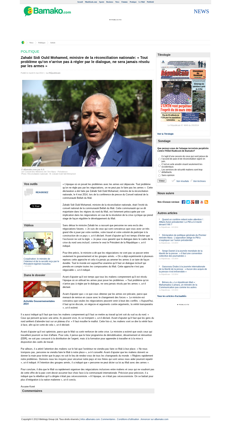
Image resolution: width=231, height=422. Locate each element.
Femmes (124, 2)
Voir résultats (182, 181)
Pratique (133, 2)
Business (109, 2)
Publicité (150, 2)
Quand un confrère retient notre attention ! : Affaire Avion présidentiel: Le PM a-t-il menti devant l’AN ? (181, 222)
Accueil (80, 2)
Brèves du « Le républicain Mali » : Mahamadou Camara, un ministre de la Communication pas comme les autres (178, 285)
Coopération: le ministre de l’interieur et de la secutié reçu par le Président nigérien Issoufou (41, 261)
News (117, 2)
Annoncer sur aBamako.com (154, 419)
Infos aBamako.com (90, 419)
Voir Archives (199, 181)
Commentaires (108, 419)
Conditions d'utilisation (128, 419)
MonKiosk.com (91, 2)
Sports (101, 2)
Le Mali (142, 2)
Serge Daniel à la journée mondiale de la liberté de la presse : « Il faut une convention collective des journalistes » (180, 253)
